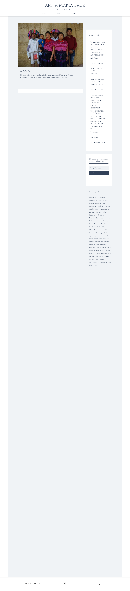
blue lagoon (98, 239)
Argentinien (101, 197)
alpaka (96, 236)
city (102, 241)
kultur (108, 247)
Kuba (91, 215)
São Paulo (92, 230)
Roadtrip (107, 224)
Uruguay (92, 233)
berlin (91, 239)
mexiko (108, 250)
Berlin (105, 200)
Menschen (101, 215)
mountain (92, 253)
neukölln (104, 253)
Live (95, 215)
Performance (93, 221)
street (110, 262)
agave (91, 236)
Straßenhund (93, 227)
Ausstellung (93, 200)
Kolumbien (105, 212)
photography (99, 256)
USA (106, 230)
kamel (104, 247)
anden (102, 236)
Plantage (105, 221)
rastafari (91, 259)
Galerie (108, 206)
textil (90, 265)
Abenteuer (92, 197)
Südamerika (100, 230)
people (91, 256)
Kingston (98, 212)
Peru (100, 221)
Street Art (102, 227)
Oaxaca (101, 218)
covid (91, 244)
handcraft (92, 247)
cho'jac (97, 241)
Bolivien (91, 203)
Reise (91, 224)
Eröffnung (101, 206)
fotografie (103, 244)
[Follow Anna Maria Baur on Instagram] (64, 583)
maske (102, 250)
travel (95, 265)
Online (107, 218)
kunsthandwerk (94, 250)
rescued (102, 259)
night (109, 253)
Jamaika (91, 212)
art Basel (107, 236)
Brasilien (98, 203)
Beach (100, 200)
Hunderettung (104, 209)
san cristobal (93, 262)
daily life (96, 244)
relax (97, 259)
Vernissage (99, 233)
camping (106, 239)
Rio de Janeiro (98, 224)
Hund (96, 209)
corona (106, 241)
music (98, 253)
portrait (107, 256)
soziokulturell (102, 262)
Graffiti (91, 209)
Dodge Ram (93, 206)
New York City (93, 218)
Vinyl (105, 233)
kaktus (99, 247)
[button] (102, 584)
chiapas (91, 241)
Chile (103, 203)
